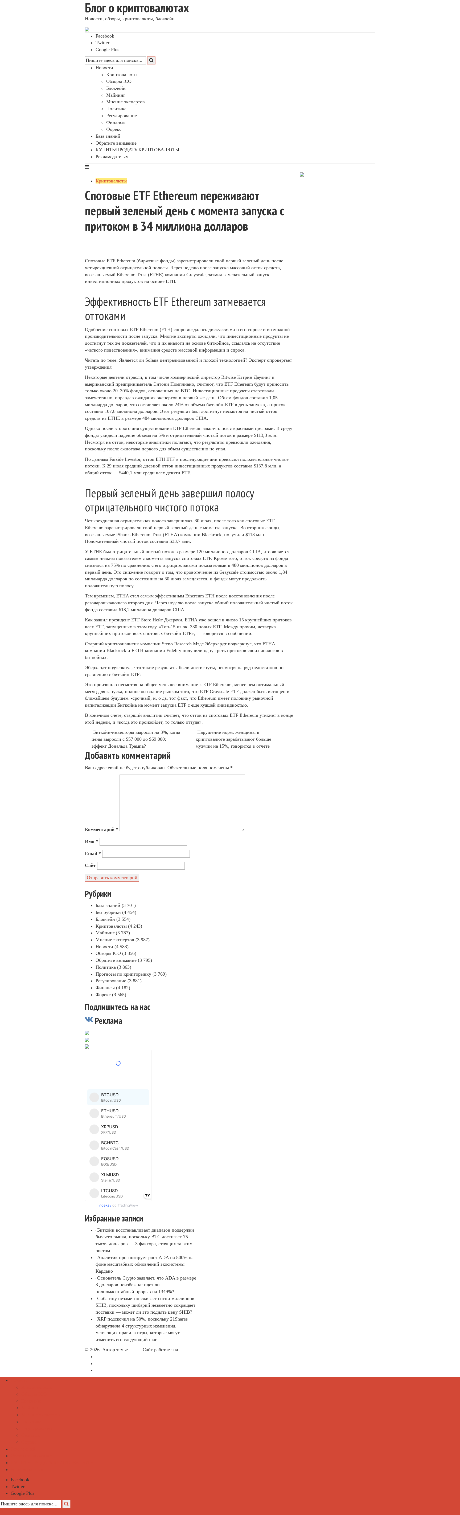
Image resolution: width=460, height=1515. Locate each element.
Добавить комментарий (114, 253)
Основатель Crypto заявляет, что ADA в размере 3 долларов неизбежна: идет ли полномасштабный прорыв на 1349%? (146, 1284)
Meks (134, 1349)
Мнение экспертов (125, 101)
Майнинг (115, 95)
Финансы (115, 122)
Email (93, 853)
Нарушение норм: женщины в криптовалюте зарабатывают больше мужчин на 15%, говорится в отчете (233, 739)
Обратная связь (111, 1363)
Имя (91, 841)
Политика (116, 108)
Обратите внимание (116, 143)
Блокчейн (116, 88)
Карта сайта (108, 1370)
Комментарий (101, 829)
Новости (104, 67)
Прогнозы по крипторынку (123, 974)
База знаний (108, 136)
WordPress (189, 1349)
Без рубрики (108, 912)
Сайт (90, 865)
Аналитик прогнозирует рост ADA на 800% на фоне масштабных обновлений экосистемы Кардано (145, 1264)
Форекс (113, 129)
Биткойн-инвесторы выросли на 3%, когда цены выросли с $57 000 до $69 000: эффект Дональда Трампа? (136, 739)
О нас (101, 1356)
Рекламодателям (112, 156)
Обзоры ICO (119, 81)
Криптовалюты (121, 74)
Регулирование (121, 115)
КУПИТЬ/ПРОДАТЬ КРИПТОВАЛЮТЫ (137, 149)
